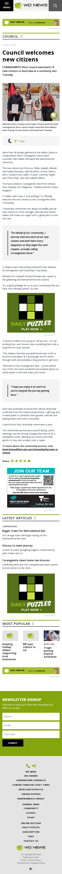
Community (31, 808)
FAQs (31, 836)
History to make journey (17, 545)
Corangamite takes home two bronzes (26, 560)
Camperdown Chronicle (31, 780)
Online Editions (31, 823)
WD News (31, 771)
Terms (23, 860)
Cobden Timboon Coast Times (31, 784)
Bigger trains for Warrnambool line (23, 531)
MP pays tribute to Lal (29, 647)
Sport (31, 817)
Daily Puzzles (31, 827)
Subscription (31, 831)
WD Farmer (31, 775)
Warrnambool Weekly (31, 798)
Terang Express (31, 794)
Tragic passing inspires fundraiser (50, 652)
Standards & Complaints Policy (31, 863)
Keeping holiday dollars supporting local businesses (9, 651)
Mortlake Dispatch (31, 789)
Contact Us (31, 840)
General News (31, 804)
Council (10, 36)
